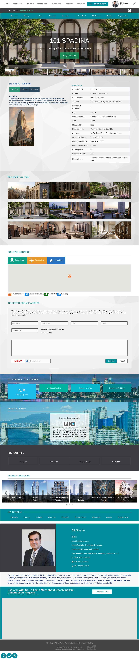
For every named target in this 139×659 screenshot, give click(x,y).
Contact (69, 4)
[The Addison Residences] (58, 491)
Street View (39, 260)
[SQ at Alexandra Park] (126, 491)
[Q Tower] (81, 491)
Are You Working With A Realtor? (52, 329)
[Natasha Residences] (13, 491)
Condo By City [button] (99, 4)
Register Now (123, 16)
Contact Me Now (102, 592)
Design (24, 89)
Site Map (90, 643)
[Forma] (35, 491)
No (44, 332)
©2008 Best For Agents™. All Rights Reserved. (69, 647)
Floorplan (65, 16)
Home (7, 4)
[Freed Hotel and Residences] (103, 491)
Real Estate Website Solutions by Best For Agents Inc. (69, 649)
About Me (81, 4)
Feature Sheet (81, 16)
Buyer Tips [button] (56, 4)
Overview (14, 16)
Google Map (19, 260)
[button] (69, 276)
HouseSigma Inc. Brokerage (87, 545)
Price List (52, 16)
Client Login (82, 643)
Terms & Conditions (71, 643)
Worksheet (96, 16)
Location (39, 16)
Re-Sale (30, 4)
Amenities (58, 260)
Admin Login (50, 643)
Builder (109, 16)
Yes (50, 332)
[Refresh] (26, 361)
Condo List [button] (18, 4)
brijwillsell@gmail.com (80, 541)
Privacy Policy (59, 643)
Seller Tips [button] (42, 4)
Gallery (26, 16)
